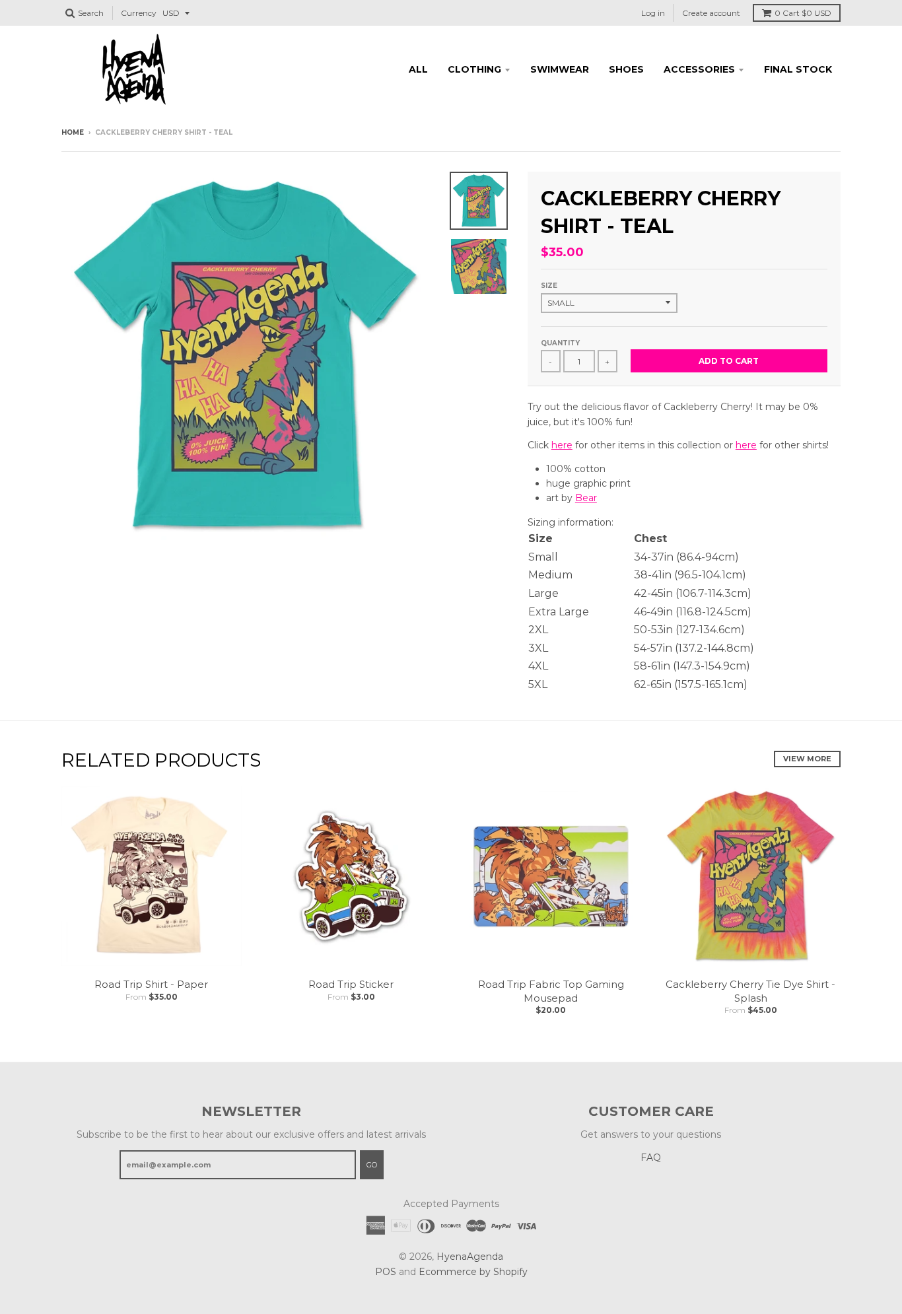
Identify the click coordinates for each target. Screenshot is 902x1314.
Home (72, 132)
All (418, 69)
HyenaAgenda (469, 1256)
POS (385, 1272)
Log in (653, 13)
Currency (138, 13)
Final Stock (798, 69)
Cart (803, 13)
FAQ (651, 1157)
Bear (586, 498)
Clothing (474, 69)
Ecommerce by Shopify (473, 1272)
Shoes (626, 69)
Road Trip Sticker (351, 984)
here (561, 445)
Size (549, 285)
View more (807, 758)
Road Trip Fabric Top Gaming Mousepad (551, 991)
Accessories (699, 69)
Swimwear (559, 69)
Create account (711, 13)
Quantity (560, 343)
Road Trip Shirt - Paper (151, 984)
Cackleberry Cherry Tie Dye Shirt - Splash (750, 991)
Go (371, 1164)
